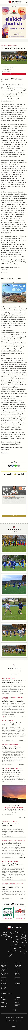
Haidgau (3, 969)
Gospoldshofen (4, 968)
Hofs (2, 986)
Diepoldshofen (4, 980)
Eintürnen (3, 966)
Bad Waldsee (11, 671)
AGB (6, 1021)
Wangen (3, 997)
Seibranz (3, 972)
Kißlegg (17, 971)
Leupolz (2, 1002)
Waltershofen (17, 974)
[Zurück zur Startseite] (14, 2)
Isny (16, 978)
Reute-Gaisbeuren (14, 674)
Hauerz (2, 970)
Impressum (20, 1021)
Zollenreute (17, 1002)
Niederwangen (4, 1005)
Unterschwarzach (4, 973)
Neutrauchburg (18, 983)
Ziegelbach (3, 974)
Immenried (17, 973)
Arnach (2, 964)
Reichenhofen (4, 987)
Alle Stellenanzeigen (14, 515)
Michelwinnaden (18, 965)
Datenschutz (12, 1021)
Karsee (2, 1001)
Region (16, 1005)
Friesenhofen (4, 982)
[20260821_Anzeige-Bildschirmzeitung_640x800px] (14, 22)
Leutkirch (3, 978)
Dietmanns (3, 965)
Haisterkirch (17, 964)
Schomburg (3, 1006)
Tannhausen (17, 1001)
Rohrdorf (16, 984)
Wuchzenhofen (4, 990)
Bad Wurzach (4, 962)
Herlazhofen (3, 984)
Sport (18, 671)
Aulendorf (17, 997)
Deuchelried (3, 999)
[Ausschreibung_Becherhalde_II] (14, 293)
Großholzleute (18, 982)
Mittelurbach (17, 966)
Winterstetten (4, 988)
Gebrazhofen (3, 983)
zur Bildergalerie (14, 74)
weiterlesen (21, 693)
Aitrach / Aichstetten (6, 993)
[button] (27, 2)
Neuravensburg (4, 1003)
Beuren (16, 980)
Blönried (16, 999)
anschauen (21, 817)
